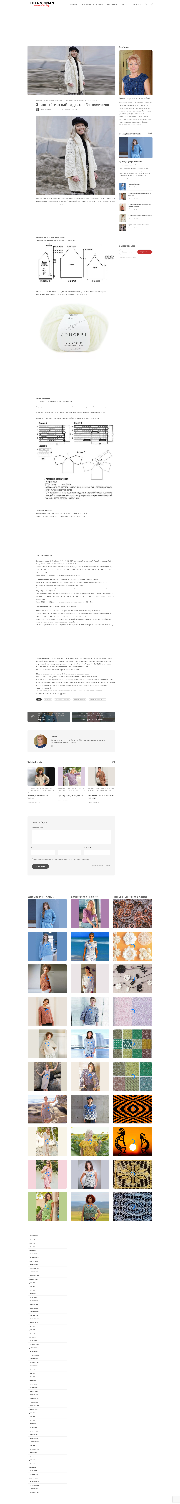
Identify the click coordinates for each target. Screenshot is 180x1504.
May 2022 (32, 1420)
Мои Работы (98, 4)
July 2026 (32, 1239)
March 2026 (33, 1254)
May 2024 (32, 1333)
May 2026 (32, 1246)
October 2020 (33, 1489)
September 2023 (34, 1362)
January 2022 (33, 1434)
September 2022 (34, 1405)
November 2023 (34, 1355)
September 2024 (34, 1319)
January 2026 (33, 1261)
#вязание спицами (79, 699)
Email (60, 848)
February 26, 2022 (97, 802)
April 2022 (32, 1423)
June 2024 (32, 1330)
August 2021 (33, 1452)
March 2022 (33, 1427)
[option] (41, 785)
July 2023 (32, 1369)
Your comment (37, 827)
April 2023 (32, 1380)
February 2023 (33, 1387)
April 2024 (32, 1337)
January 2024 (33, 1348)
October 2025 (33, 1272)
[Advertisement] (90, 24)
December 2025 (33, 1264)
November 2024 (34, 1311)
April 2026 (32, 1250)
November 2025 (34, 1268)
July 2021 (32, 1456)
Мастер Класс (85, 4)
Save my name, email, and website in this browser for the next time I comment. (61, 859)
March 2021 (33, 1470)
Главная (73, 4)
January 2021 (33, 1478)
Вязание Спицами (44, 100)
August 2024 (33, 1322)
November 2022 (34, 1398)
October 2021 (33, 1445)
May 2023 (32, 1377)
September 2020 (34, 1492)
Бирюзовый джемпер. (46, 720)
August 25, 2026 (128, 165)
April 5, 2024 (65, 800)
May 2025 (32, 1290)
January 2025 (33, 1304)
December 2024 (33, 1308)
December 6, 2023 (49, 109)
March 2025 (33, 1297)
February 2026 (33, 1257)
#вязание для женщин (62, 699)
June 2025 (32, 1286)
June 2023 (32, 1373)
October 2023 (33, 1358)
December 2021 (33, 1438)
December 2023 (33, 1351)
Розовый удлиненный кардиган (92, 720)
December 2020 (33, 1481)
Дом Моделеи (112, 4)
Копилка (125, 4)
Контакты (137, 4)
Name (33, 848)
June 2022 (32, 1416)
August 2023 (33, 1366)
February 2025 (33, 1301)
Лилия (42, 109)
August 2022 (33, 1409)
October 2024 (33, 1315)
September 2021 (34, 1449)
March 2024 (33, 1340)
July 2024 (32, 1326)
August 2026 (33, 1236)
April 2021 (32, 1467)
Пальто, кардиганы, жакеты (84, 100)
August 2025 (33, 1279)
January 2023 (33, 1391)
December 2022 (33, 1395)
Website (87, 848)
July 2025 (32, 1283)
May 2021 (32, 1463)
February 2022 (33, 1431)
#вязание (48, 699)
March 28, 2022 (36, 802)
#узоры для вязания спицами (46, 702)
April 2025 (32, 1293)
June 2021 (32, 1460)
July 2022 (32, 1413)
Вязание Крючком (46, 713)
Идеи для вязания (61, 100)
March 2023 (33, 1384)
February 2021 (33, 1474)
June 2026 (32, 1243)
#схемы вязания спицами (97, 699)
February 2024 (33, 1344)
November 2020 (34, 1485)
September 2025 (34, 1275)
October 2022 (33, 1402)
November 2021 (34, 1442)
